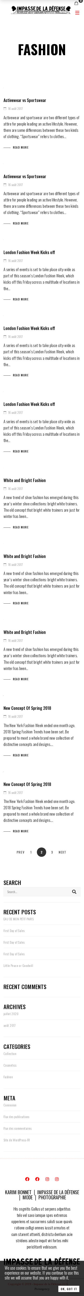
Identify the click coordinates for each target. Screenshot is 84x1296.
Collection (10, 1053)
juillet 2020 (11, 1013)
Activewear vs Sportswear (25, 100)
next (62, 852)
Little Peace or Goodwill (18, 965)
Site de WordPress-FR (17, 1139)
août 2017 (10, 1025)
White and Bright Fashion (25, 480)
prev (20, 852)
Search (74, 891)
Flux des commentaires (18, 1128)
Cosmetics (10, 1065)
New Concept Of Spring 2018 (27, 708)
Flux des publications (16, 1116)
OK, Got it (69, 1289)
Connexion (10, 1104)
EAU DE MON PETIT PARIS (19, 918)
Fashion (8, 1076)
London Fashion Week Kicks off (29, 252)
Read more (20, 147)
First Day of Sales (14, 930)
